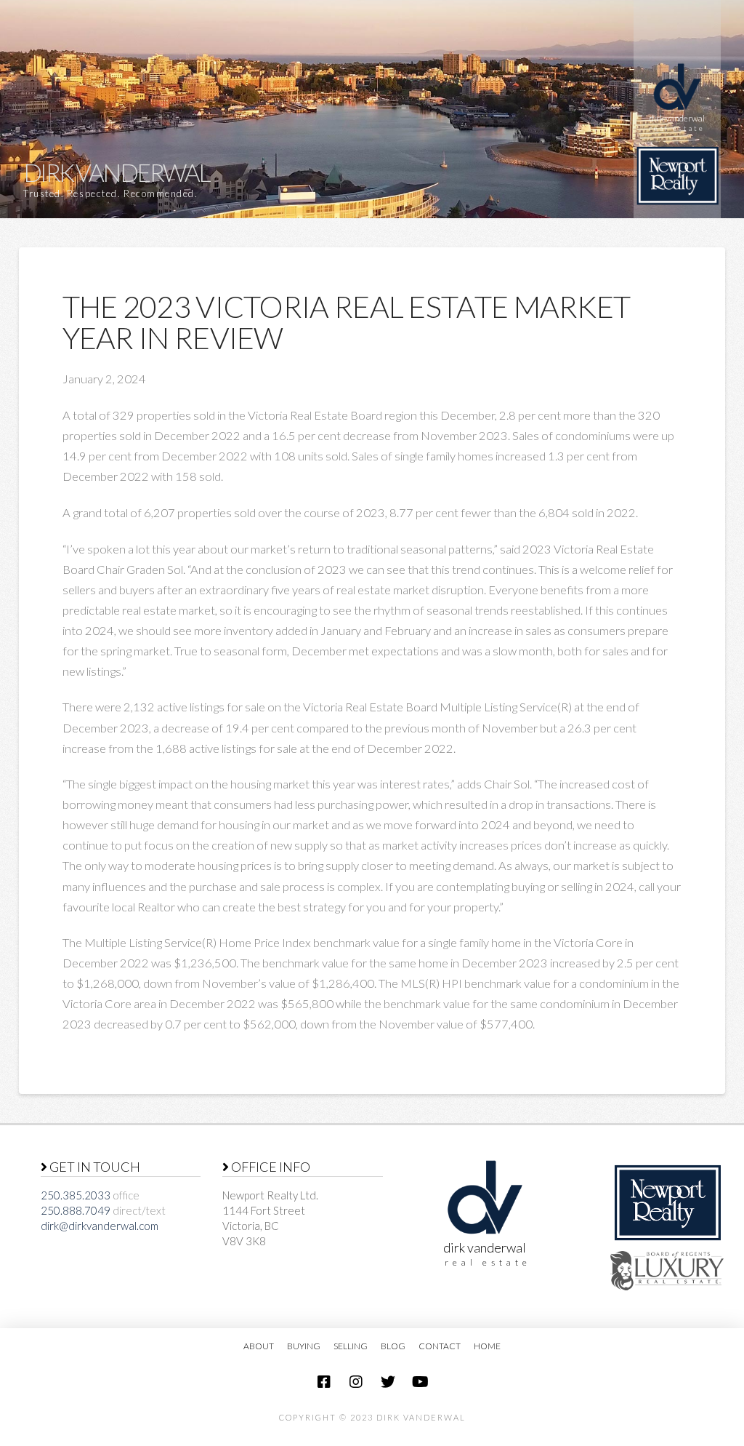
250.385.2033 (75, 1195)
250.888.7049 (75, 1210)
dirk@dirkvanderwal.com (99, 1225)
